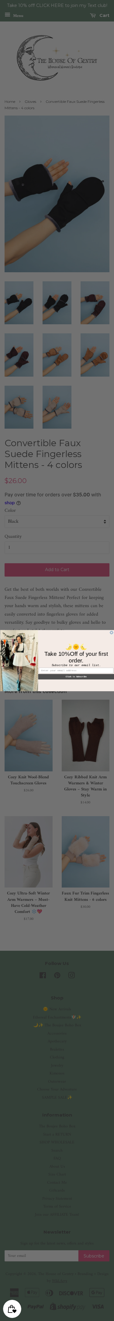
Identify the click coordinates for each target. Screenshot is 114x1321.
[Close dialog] (111, 632)
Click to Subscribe (75, 676)
